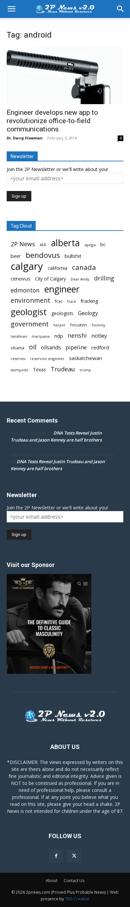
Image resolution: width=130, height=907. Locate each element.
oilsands (51, 347)
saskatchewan (85, 358)
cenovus (20, 278)
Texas (39, 370)
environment (30, 300)
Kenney (98, 325)
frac (58, 301)
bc (103, 244)
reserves (18, 358)
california (57, 268)
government (30, 323)
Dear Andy (80, 278)
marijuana (41, 336)
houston (78, 325)
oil (32, 346)
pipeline (76, 347)
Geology (88, 313)
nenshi (77, 335)
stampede (19, 370)
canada (84, 267)
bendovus (43, 255)
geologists (62, 313)
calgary (27, 266)
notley (99, 335)
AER (43, 244)
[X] (74, 856)
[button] (11, 9)
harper (59, 325)
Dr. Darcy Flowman (25, 137)
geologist (29, 311)
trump (85, 370)
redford (100, 347)
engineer (62, 289)
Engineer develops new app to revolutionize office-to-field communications (52, 120)
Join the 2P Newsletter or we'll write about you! (57, 169)
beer (16, 256)
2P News (23, 244)
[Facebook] (56, 856)
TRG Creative (77, 899)
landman (19, 336)
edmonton (25, 290)
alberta (65, 243)
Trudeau (63, 369)
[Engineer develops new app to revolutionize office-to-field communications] (65, 75)
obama (17, 348)
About (51, 880)
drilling (104, 278)
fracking (89, 300)
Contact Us (74, 880)
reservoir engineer (47, 358)
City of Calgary (50, 279)
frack (71, 301)
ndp (58, 336)
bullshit (73, 256)
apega (90, 244)
